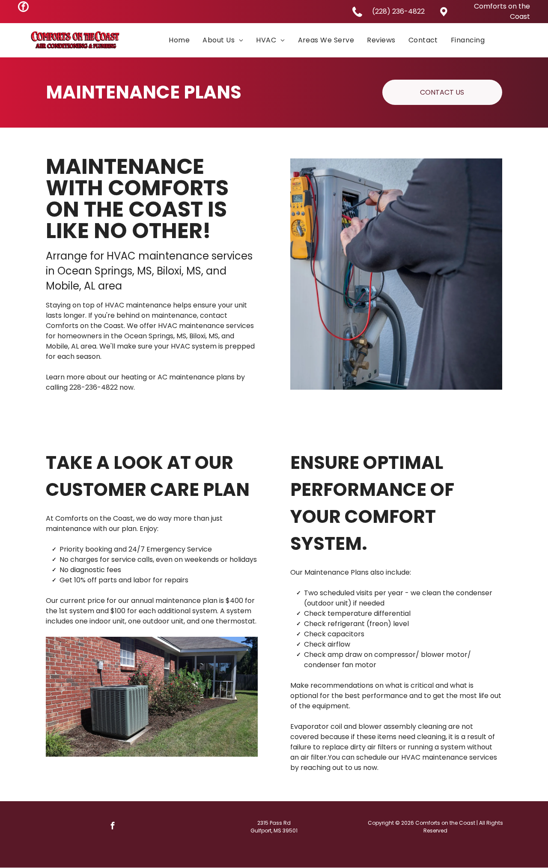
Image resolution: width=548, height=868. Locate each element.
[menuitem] (179, 40)
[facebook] (23, 7)
